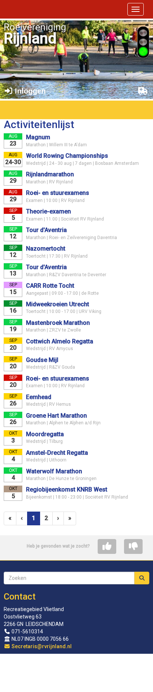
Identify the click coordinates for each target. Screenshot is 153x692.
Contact (20, 596)
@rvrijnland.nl (42, 646)
